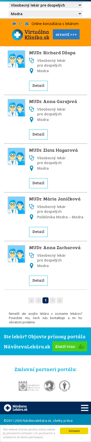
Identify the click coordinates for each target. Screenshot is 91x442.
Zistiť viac (65, 346)
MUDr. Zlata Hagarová (53, 150)
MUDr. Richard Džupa (52, 52)
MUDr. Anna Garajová (53, 101)
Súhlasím (74, 431)
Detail (38, 85)
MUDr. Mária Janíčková (55, 199)
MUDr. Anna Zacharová (55, 247)
